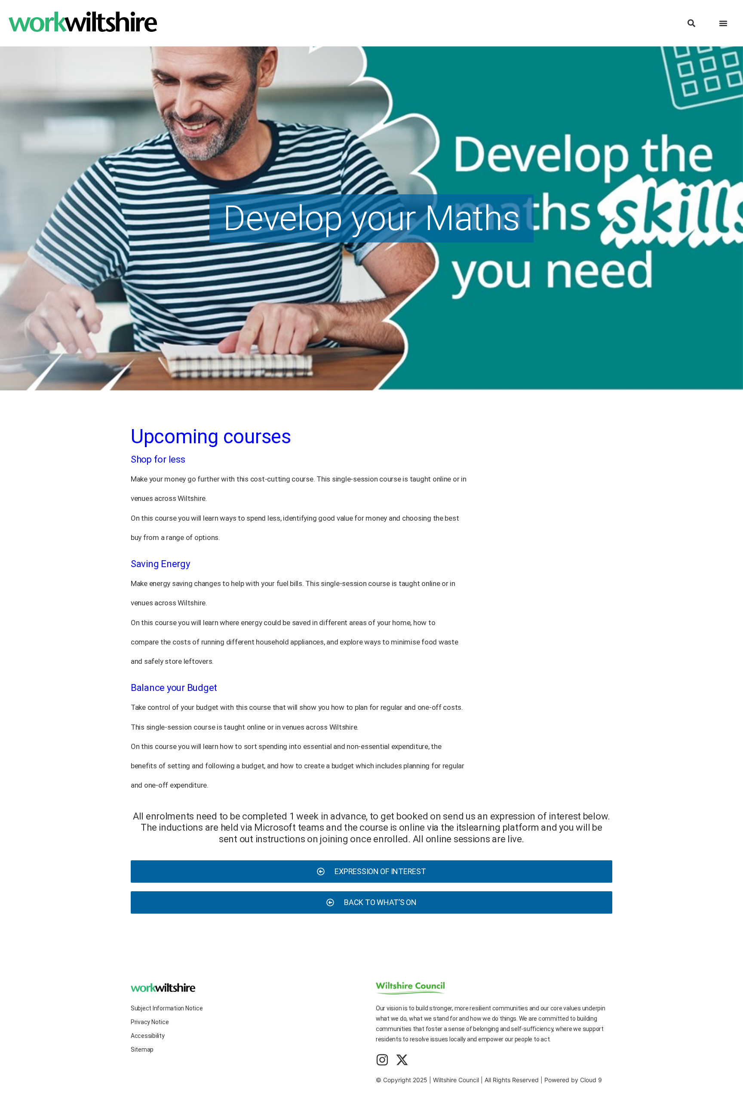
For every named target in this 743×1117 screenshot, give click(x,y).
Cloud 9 (591, 1079)
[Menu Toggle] (723, 23)
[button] (691, 23)
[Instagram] (382, 1059)
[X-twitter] (402, 1059)
